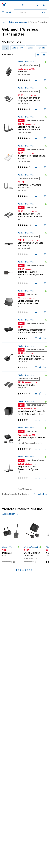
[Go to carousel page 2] (18, 570)
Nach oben (42, 494)
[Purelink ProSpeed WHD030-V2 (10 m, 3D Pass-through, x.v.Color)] (24, 438)
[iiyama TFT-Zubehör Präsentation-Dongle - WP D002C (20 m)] (24, 272)
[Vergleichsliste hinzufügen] (36, 80)
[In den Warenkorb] (44, 80)
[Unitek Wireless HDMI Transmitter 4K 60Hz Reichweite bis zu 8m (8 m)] (24, 301)
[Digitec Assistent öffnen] (37, 4)
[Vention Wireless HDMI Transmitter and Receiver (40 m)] (24, 214)
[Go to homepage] (4, 4)
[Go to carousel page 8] (31, 570)
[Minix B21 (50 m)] (11, 542)
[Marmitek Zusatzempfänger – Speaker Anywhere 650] (24, 329)
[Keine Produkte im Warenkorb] (44, 4)
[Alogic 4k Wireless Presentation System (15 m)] (24, 467)
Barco (30, 48)
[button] (46, 62)
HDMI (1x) (41, 48)
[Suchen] (17, 12)
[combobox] (5, 47)
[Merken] (40, 80)
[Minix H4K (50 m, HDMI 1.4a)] (24, 71)
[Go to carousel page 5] (25, 570)
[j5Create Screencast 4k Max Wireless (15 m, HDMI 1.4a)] (24, 156)
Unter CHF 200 (17, 48)
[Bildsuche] (43, 12)
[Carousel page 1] (16, 570)
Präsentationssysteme (18, 22)
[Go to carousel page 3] (21, 570)
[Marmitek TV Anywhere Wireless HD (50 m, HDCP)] (24, 185)
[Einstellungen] (23, 4)
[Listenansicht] (44, 55)
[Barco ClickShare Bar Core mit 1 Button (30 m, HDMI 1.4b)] (24, 243)
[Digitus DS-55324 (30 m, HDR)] (24, 385)
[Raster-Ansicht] (38, 55)
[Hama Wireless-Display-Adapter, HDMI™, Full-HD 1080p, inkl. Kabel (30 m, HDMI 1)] (24, 98)
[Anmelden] (30, 4)
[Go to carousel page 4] (23, 570)
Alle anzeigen (8, 514)
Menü (8, 12)
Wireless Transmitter (26, 62)
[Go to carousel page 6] (27, 570)
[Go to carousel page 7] (29, 570)
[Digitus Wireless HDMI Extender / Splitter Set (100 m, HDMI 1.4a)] (24, 127)
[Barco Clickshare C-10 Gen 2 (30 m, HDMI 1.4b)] (33, 542)
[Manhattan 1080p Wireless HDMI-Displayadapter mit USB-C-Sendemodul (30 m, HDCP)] (24, 357)
